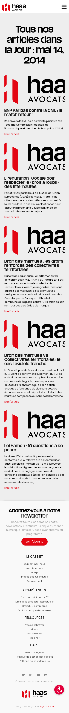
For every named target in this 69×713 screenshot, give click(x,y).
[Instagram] (30, 675)
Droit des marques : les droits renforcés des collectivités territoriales (34, 265)
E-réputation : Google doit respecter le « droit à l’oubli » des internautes (31, 182)
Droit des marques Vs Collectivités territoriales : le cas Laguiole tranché (32, 359)
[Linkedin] (45, 675)
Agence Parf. (47, 706)
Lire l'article (11, 134)
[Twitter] (23, 675)
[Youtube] (38, 675)
